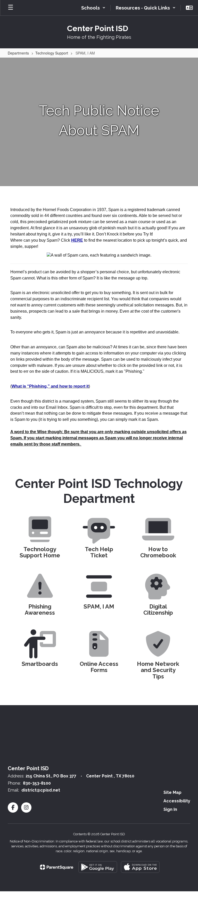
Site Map (172, 792)
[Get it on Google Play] (97, 867)
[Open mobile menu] (10, 7)
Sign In (170, 809)
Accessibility (176, 800)
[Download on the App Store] (140, 867)
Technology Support (51, 53)
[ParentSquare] (57, 867)
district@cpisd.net (40, 790)
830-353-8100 (37, 783)
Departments (18, 53)
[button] (93, 7)
